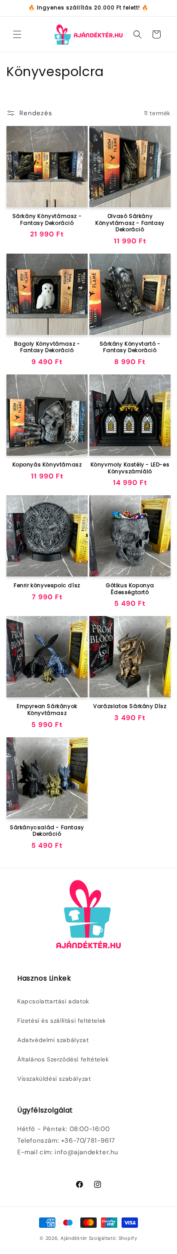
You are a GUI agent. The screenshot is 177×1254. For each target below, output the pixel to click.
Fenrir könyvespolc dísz (47, 585)
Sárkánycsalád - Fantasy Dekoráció (47, 830)
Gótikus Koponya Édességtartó (130, 588)
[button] (17, 34)
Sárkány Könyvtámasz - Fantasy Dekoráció (47, 219)
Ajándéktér (74, 1238)
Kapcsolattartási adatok (53, 1001)
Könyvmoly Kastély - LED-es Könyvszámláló (130, 468)
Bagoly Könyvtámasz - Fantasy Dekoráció (47, 347)
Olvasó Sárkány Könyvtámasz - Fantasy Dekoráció (130, 223)
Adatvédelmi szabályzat (52, 1040)
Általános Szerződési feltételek (63, 1059)
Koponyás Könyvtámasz (47, 464)
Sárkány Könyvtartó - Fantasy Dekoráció (130, 347)
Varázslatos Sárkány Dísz (129, 706)
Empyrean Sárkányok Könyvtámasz (47, 709)
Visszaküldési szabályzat (54, 1078)
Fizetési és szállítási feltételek (61, 1020)
